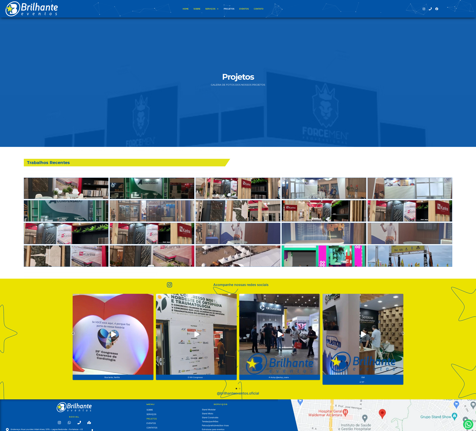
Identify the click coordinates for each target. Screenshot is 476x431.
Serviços (210, 8)
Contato (258, 8)
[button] (66, 188)
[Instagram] (424, 9)
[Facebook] (437, 9)
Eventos (244, 8)
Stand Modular (209, 409)
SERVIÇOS (151, 414)
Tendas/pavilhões (210, 421)
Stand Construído (210, 417)
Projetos (229, 8)
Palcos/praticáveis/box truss (215, 425)
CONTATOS (152, 427)
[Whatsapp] (69, 422)
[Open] (113, 334)
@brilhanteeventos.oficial (238, 393)
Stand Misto (207, 413)
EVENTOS (151, 423)
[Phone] (430, 9)
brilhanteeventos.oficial (112, 297)
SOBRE (196, 8)
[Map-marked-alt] (89, 422)
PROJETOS (152, 418)
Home (186, 8)
